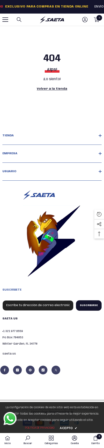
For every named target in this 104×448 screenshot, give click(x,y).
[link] (27, 440)
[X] (55, 370)
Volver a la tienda (52, 88)
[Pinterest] (30, 370)
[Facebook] (4, 370)
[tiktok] (43, 370)
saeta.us (9, 353)
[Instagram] (17, 370)
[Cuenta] (85, 19)
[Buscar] (19, 20)
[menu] (5, 20)
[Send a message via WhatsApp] (10, 418)
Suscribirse (89, 305)
